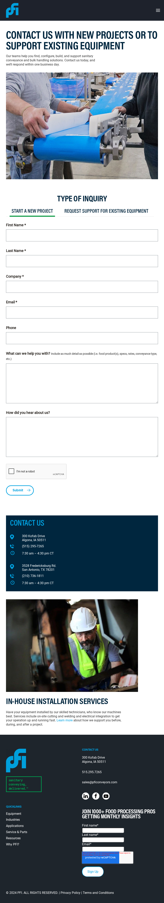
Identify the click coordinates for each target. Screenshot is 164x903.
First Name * (16, 225)
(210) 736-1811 (33, 576)
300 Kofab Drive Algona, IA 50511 (34, 538)
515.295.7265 (92, 772)
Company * (15, 276)
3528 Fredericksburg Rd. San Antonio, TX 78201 (39, 568)
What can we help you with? (81, 356)
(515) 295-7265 (33, 546)
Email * (11, 302)
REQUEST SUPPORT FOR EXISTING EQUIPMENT (106, 211)
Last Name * (16, 251)
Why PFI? (12, 844)
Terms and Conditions (98, 893)
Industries (13, 820)
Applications (15, 826)
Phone (11, 328)
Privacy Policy (70, 893)
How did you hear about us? (28, 412)
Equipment (13, 814)
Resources (13, 838)
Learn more (65, 720)
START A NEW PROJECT (32, 211)
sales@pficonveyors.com (99, 782)
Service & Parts (16, 832)
